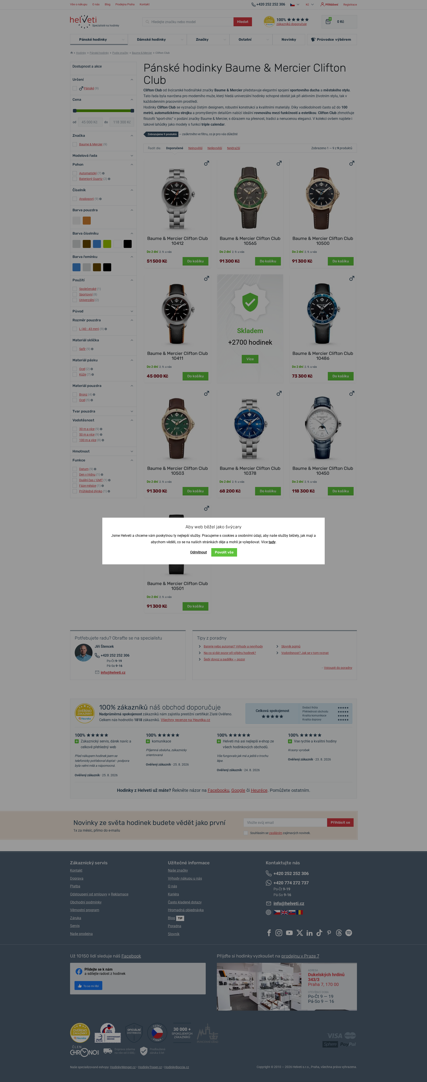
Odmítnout (198, 552)
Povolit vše (224, 552)
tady (272, 542)
